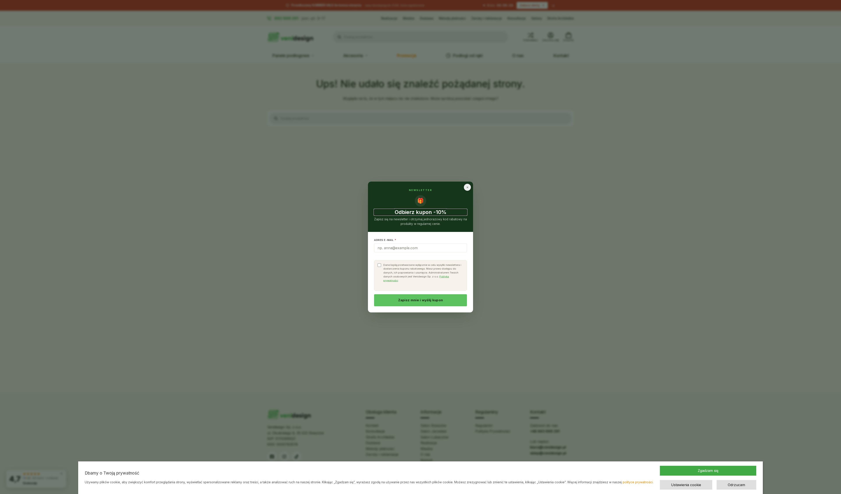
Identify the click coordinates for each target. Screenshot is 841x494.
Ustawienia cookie (686, 485)
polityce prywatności (638, 482)
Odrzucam (736, 485)
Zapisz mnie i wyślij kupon (420, 300)
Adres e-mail (385, 240)
